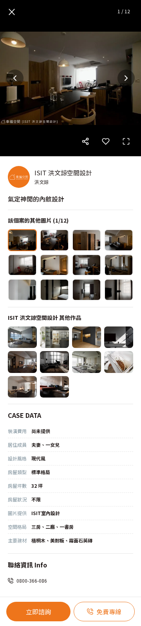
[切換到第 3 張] (86, 240)
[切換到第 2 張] (54, 240)
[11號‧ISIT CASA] (54, 337)
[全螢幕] (126, 141)
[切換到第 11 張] (86, 290)
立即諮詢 (38, 611)
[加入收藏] (105, 141)
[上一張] (15, 78)
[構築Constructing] (86, 362)
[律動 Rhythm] (54, 387)
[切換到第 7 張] (86, 265)
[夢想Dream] (118, 362)
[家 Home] (22, 362)
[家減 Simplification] (22, 387)
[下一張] (126, 78)
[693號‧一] (22, 337)
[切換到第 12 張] (118, 290)
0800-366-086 (31, 580)
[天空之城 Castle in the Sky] (54, 362)
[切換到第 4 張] (118, 240)
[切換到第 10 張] (54, 290)
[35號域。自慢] (86, 337)
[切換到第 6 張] (54, 265)
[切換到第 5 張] (22, 265)
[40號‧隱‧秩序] (118, 337)
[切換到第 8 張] (118, 265)
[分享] (85, 141)
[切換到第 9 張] (22, 290)
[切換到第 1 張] (22, 240)
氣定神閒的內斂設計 (36, 198)
